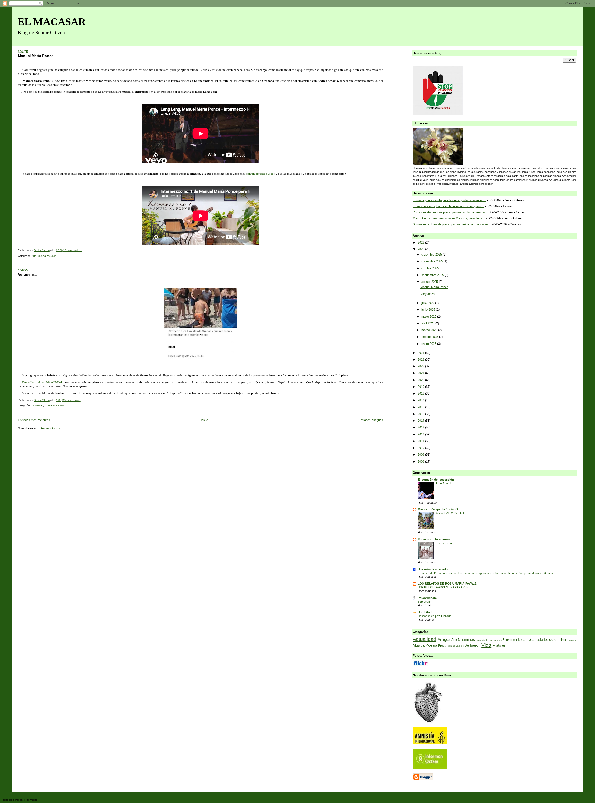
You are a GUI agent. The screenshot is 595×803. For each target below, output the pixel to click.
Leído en (551, 640)
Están (523, 640)
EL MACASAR (52, 21)
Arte (34, 255)
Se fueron (472, 645)
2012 (421, 434)
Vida (486, 645)
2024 (421, 353)
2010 (421, 448)
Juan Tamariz (444, 483)
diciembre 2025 (432, 254)
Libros (563, 640)
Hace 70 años (444, 543)
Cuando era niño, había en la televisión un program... (448, 206)
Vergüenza (27, 274)
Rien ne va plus (455, 646)
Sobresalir (424, 601)
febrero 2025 (430, 337)
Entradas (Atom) (48, 428)
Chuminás (466, 640)
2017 (421, 400)
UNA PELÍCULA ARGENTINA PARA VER (443, 587)
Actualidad (37, 405)
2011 (421, 441)
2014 (421, 420)
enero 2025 (429, 344)
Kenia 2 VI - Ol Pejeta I (450, 513)
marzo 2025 (429, 330)
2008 (421, 461)
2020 (421, 380)
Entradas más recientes (34, 420)
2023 (421, 359)
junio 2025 (428, 309)
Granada (50, 405)
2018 (421, 393)
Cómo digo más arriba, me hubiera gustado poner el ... (449, 200)
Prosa (442, 645)
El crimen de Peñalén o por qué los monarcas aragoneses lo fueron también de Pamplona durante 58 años (485, 573)
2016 (421, 407)
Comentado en (484, 640)
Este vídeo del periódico (42, 382)
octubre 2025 (430, 268)
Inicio (204, 420)
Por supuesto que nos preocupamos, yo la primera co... (450, 212)
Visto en (51, 255)
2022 (421, 366)
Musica (42, 255)
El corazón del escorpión (436, 479)
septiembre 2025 (433, 275)
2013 (421, 427)
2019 (421, 386)
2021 (421, 373)
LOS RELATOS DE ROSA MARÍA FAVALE (447, 583)
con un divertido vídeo (261, 173)
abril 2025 (428, 323)
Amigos (444, 640)
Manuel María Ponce (35, 56)
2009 (421, 454)
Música (419, 645)
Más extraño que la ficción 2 (438, 509)
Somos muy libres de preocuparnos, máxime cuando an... (452, 224)
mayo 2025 (429, 316)
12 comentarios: (71, 400)
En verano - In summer (434, 539)
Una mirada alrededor (433, 569)
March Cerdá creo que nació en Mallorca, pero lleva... (449, 218)
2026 (421, 242)
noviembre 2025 (432, 261)
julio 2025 (428, 303)
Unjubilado (425, 612)
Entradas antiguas (371, 420)
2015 (421, 414)
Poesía (431, 645)
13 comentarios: (72, 250)
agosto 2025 (430, 281)
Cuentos (497, 640)
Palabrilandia (427, 598)
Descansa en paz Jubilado (434, 616)
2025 (421, 249)
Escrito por (509, 640)
